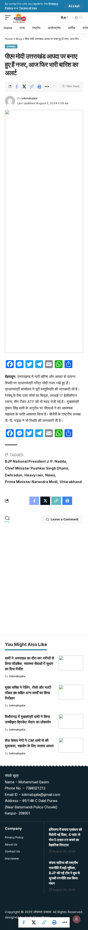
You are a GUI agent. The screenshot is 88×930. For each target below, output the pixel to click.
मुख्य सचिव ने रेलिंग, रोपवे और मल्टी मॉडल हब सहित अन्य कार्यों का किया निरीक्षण (28, 693)
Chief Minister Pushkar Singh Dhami (36, 468)
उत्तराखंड (11, 46)
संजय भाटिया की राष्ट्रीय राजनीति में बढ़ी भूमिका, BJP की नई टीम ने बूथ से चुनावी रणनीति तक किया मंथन (64, 872)
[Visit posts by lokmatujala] (10, 101)
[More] (47, 86)
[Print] (39, 86)
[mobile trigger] (9, 17)
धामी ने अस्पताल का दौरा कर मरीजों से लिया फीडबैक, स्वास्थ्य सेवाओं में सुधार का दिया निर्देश (29, 663)
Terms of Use (28, 8)
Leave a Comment (64, 519)
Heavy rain (33, 475)
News (50, 475)
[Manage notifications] (76, 919)
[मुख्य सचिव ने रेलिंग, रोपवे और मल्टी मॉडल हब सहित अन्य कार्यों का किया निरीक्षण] (71, 692)
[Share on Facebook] (16, 86)
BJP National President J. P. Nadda (35, 461)
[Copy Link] (31, 86)
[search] (54, 17)
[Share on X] (24, 86)
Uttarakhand (71, 482)
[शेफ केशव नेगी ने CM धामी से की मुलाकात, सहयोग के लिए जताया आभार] (71, 745)
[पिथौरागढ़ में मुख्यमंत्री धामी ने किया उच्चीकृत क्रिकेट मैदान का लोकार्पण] (71, 721)
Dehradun (13, 475)
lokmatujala (29, 98)
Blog (19, 39)
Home (9, 39)
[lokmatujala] (19, 17)
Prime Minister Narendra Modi (31, 482)
